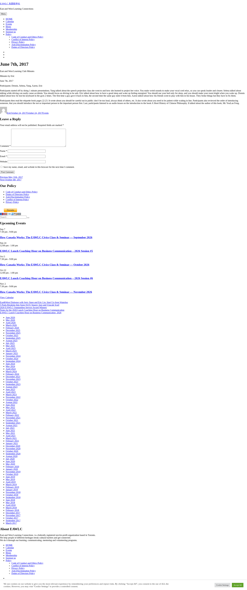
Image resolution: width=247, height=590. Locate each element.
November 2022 (13, 397)
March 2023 (11, 394)
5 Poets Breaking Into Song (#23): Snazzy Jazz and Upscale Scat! (29, 305)
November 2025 (13, 333)
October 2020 (12, 451)
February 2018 (12, 510)
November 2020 (13, 448)
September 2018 (13, 497)
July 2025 (10, 343)
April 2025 (11, 348)
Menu (3, 14)
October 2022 (12, 400)
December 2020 (13, 446)
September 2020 (13, 453)
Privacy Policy (18, 42)
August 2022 (11, 402)
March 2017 (11, 523)
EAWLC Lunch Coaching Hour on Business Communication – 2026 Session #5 (46, 250)
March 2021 (11, 438)
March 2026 (11, 325)
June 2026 (10, 317)
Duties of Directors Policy (23, 47)
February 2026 (12, 328)
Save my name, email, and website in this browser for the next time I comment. (38, 167)
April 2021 (11, 436)
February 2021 (12, 441)
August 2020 (11, 456)
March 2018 (11, 507)
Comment (5, 146)
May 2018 (10, 502)
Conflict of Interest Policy (23, 39)
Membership (11, 29)
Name (3, 151)
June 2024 (10, 364)
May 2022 (10, 407)
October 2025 (12, 335)
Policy (8, 34)
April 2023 (11, 392)
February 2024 (12, 374)
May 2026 (10, 320)
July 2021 (10, 428)
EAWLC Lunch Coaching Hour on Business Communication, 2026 (30, 312)
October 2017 (12, 518)
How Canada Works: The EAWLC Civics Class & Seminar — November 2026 (46, 291)
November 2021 (13, 418)
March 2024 (11, 371)
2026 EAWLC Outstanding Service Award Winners (23, 307)
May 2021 (10, 433)
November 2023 (13, 379)
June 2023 (10, 389)
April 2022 (11, 410)
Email (3, 156)
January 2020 (12, 469)
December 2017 (13, 513)
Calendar (10, 21)
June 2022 (10, 405)
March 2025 (11, 351)
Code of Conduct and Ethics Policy (27, 37)
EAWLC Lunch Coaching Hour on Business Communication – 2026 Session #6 (46, 278)
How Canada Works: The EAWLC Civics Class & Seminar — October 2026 (44, 264)
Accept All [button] (238, 585)
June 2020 (10, 461)
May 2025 (10, 346)
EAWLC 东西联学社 (10, 3)
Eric (9, 113)
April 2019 (11, 482)
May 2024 (10, 366)
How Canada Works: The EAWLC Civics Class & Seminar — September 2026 (46, 237)
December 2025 (13, 330)
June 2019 (10, 477)
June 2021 (10, 430)
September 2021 (13, 423)
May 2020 (10, 464)
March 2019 (11, 484)
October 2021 (12, 420)
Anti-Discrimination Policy (23, 44)
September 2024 (13, 361)
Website (3, 161)
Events (9, 24)
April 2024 (11, 369)
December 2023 (13, 376)
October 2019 (12, 474)
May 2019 (10, 479)
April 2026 (11, 322)
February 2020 (12, 466)
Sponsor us (11, 32)
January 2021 (12, 443)
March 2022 (11, 412)
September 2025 (13, 338)
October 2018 (12, 495)
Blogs (8, 26)
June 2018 (10, 500)
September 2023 (13, 384)
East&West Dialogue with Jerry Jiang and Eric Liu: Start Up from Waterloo (34, 302)
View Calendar (7, 297)
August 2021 (11, 425)
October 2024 (12, 358)
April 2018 (11, 505)
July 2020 (10, 459)
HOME (9, 19)
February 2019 (12, 487)
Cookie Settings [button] (222, 585)
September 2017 (13, 520)
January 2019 (12, 489)
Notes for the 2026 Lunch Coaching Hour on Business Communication (32, 310)
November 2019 (13, 471)
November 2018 (13, 492)
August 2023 (11, 387)
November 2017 (13, 515)
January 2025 (12, 353)
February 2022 (12, 415)
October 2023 (12, 382)
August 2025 (11, 340)
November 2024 (13, 356)
